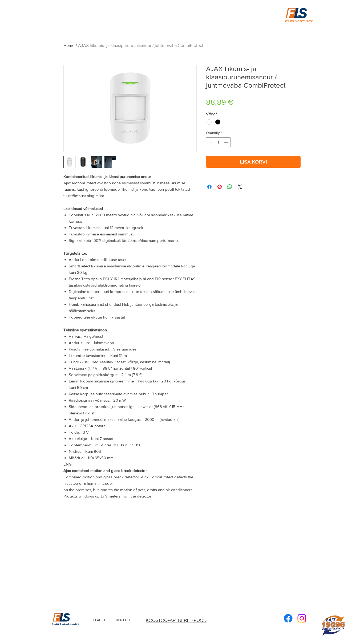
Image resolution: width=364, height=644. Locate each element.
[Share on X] (240, 187)
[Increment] (226, 142)
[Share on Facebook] (209, 187)
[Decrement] (210, 142)
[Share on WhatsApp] (230, 187)
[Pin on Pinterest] (219, 187)
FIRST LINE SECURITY (65, 624)
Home (69, 45)
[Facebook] (288, 618)
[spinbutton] (218, 142)
